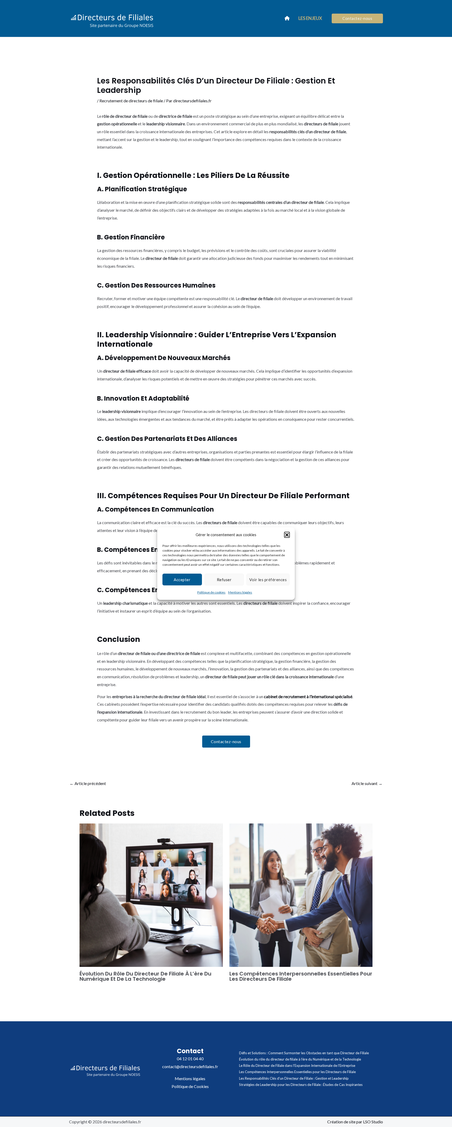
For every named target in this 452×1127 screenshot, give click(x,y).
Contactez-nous (226, 741)
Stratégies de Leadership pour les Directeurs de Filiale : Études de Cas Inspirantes (301, 1085)
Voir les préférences (268, 579)
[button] (287, 534)
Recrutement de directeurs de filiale (131, 100)
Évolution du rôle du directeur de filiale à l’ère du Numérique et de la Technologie (145, 976)
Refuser (224, 579)
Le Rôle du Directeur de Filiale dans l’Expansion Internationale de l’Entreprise (297, 1065)
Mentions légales (240, 593)
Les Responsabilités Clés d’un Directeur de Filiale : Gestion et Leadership (294, 1078)
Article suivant (367, 783)
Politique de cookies (211, 593)
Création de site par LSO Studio (355, 1121)
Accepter (182, 579)
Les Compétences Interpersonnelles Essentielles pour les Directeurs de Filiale (300, 976)
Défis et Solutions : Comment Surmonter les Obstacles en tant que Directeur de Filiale (304, 1053)
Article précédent (88, 783)
